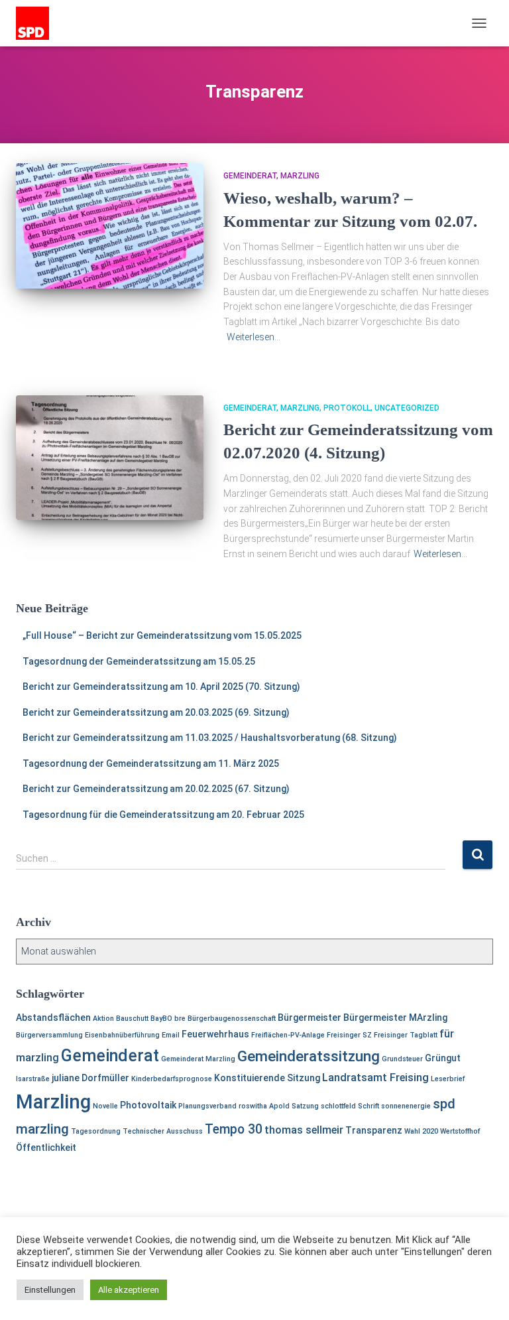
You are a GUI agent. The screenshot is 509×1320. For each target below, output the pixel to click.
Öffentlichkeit (46, 1147)
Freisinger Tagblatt (405, 1035)
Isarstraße (33, 1079)
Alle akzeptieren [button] (128, 1290)
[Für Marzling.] (37, 23)
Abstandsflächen (53, 1017)
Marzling (299, 175)
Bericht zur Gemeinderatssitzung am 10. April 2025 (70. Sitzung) (161, 686)
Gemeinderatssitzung (308, 1056)
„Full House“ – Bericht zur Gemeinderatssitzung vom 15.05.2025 (162, 635)
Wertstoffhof (460, 1131)
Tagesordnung (96, 1131)
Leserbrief (448, 1079)
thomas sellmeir (303, 1130)
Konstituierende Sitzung (267, 1078)
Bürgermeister (309, 1017)
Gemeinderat (249, 175)
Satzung (305, 1106)
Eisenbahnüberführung (122, 1035)
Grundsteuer (402, 1059)
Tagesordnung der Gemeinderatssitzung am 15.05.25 (139, 661)
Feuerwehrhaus (215, 1034)
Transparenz (373, 1130)
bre (180, 1018)
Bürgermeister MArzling (395, 1017)
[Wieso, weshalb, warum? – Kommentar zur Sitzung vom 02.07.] (109, 225)
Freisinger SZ (349, 1035)
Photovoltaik (148, 1105)
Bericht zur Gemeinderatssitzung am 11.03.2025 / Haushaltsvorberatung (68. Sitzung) (210, 737)
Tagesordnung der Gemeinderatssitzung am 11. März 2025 (151, 763)
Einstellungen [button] (50, 1290)
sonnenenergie (406, 1106)
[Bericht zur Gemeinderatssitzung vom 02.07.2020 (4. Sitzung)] (109, 457)
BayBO (161, 1018)
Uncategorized (406, 408)
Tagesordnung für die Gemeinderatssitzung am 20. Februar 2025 (163, 814)
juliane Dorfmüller (90, 1078)
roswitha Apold (264, 1106)
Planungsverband (207, 1106)
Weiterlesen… (253, 337)
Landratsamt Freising (375, 1077)
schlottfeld (338, 1106)
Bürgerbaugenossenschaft (232, 1018)
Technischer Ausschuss (163, 1131)
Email (171, 1035)
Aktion (103, 1018)
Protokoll (346, 408)
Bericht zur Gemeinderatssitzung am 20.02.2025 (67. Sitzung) (156, 788)
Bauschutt (132, 1018)
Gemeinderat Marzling (198, 1059)
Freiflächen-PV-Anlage (288, 1035)
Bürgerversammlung (49, 1035)
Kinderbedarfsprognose (171, 1079)
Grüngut (443, 1058)
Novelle (105, 1106)
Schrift (368, 1106)
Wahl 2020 (421, 1131)
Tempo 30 (233, 1129)
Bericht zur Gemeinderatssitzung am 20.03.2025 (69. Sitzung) (156, 712)
